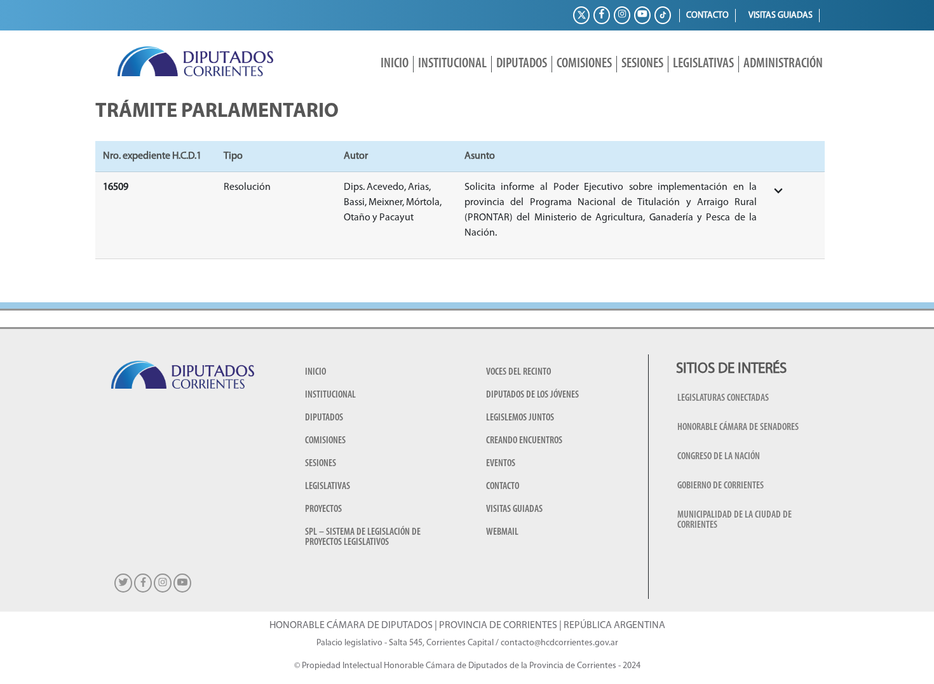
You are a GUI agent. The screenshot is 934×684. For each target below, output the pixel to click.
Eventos (500, 464)
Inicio (395, 64)
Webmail (502, 532)
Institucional (452, 64)
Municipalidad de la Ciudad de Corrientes (734, 520)
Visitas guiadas (780, 15)
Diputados (521, 64)
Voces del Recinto (518, 372)
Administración (783, 64)
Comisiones (584, 64)
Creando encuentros (524, 441)
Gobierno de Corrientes (720, 486)
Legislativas (703, 64)
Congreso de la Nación (718, 457)
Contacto (707, 15)
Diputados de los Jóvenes (532, 395)
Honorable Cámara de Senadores (738, 427)
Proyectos (323, 509)
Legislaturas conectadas (723, 398)
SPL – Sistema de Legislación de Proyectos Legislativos (363, 537)
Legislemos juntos (520, 418)
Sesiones (642, 64)
